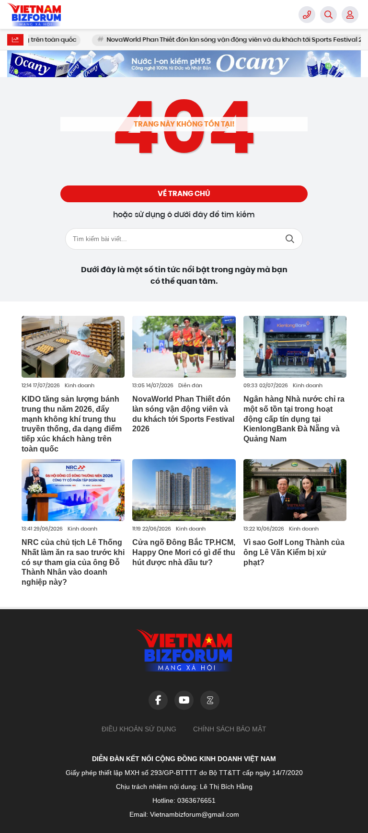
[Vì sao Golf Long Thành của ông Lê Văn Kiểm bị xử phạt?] (294, 490)
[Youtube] (184, 700)
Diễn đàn (190, 386)
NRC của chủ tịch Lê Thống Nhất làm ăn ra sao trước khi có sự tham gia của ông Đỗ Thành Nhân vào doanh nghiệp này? (73, 562)
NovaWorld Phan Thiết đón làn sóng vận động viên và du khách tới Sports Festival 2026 (219, 40)
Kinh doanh (79, 386)
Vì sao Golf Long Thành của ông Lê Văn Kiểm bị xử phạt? (294, 552)
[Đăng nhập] (350, 15)
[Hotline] (307, 15)
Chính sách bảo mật (229, 729)
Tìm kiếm (290, 239)
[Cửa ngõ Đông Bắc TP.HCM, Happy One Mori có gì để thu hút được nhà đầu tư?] (183, 490)
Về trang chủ (184, 193)
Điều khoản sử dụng (139, 729)
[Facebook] (158, 700)
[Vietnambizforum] (55, 14)
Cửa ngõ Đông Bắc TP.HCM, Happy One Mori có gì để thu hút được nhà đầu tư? (183, 552)
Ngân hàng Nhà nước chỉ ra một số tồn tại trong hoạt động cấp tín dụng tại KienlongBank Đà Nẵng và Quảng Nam (294, 419)
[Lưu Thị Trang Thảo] (184, 63)
